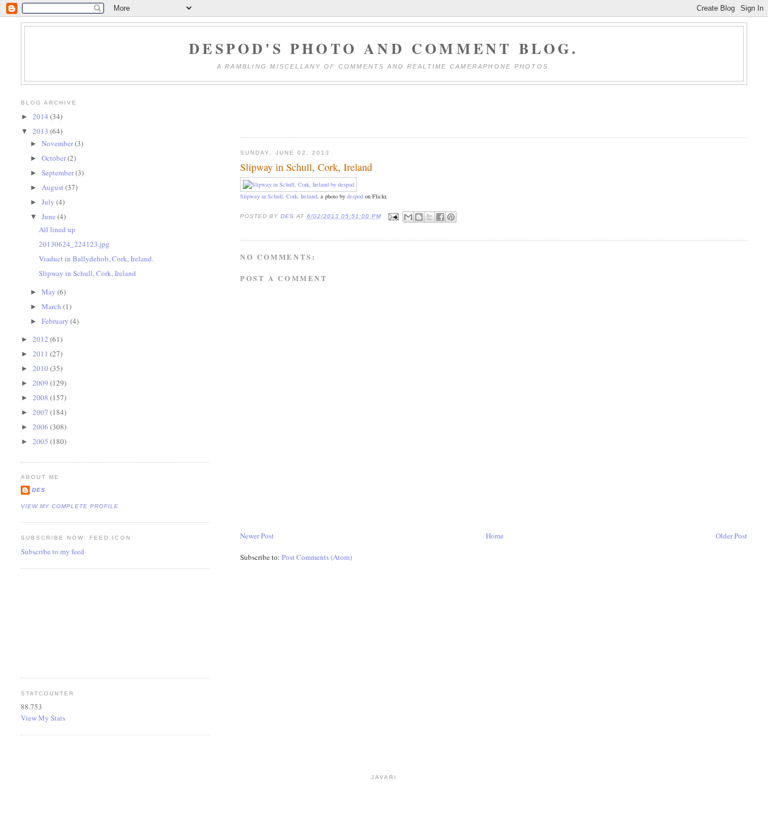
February (56, 321)
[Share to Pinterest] (451, 217)
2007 (41, 412)
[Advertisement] (71, 622)
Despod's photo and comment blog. (384, 48)
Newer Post (257, 536)
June (49, 216)
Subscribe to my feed (52, 551)
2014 (41, 116)
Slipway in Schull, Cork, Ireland (278, 196)
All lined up (57, 229)
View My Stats (43, 718)
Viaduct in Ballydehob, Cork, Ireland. (96, 259)
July (49, 202)
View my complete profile (70, 506)
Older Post (731, 536)
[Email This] (408, 217)
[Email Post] (393, 216)
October (54, 158)
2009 (41, 383)
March (52, 306)
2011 (41, 354)
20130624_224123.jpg (74, 244)
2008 (41, 397)
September (58, 173)
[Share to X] (429, 217)
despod (355, 196)
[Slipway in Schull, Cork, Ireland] (298, 184)
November (58, 143)
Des (39, 490)
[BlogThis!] (418, 217)
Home (495, 536)
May (49, 292)
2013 (41, 131)
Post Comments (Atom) (317, 557)
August (53, 187)
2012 (41, 339)
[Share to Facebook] (440, 217)
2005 (41, 441)
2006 (41, 427)
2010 (41, 368)
